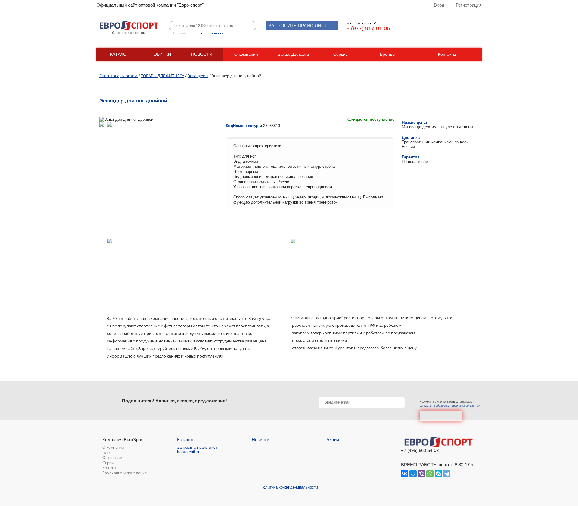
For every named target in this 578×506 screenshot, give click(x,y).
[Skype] (438, 473)
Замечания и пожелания (124, 473)
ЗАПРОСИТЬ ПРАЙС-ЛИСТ (298, 25)
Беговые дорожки (208, 33)
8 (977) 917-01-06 (368, 28)
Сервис (340, 54)
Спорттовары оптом (118, 75)
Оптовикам (112, 457)
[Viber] (421, 473)
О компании (246, 54)
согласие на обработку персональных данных (450, 406)
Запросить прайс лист (197, 447)
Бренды (387, 54)
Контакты (447, 54)
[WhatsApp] (430, 473)
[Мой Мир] (413, 473)
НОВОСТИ (201, 54)
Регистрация (469, 5)
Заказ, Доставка (293, 54)
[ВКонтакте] (404, 473)
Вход (439, 5)
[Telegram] (446, 473)
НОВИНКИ (161, 54)
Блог (106, 452)
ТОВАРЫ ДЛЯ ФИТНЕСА (162, 75)
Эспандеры (198, 75)
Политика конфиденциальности (289, 487)
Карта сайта (188, 452)
